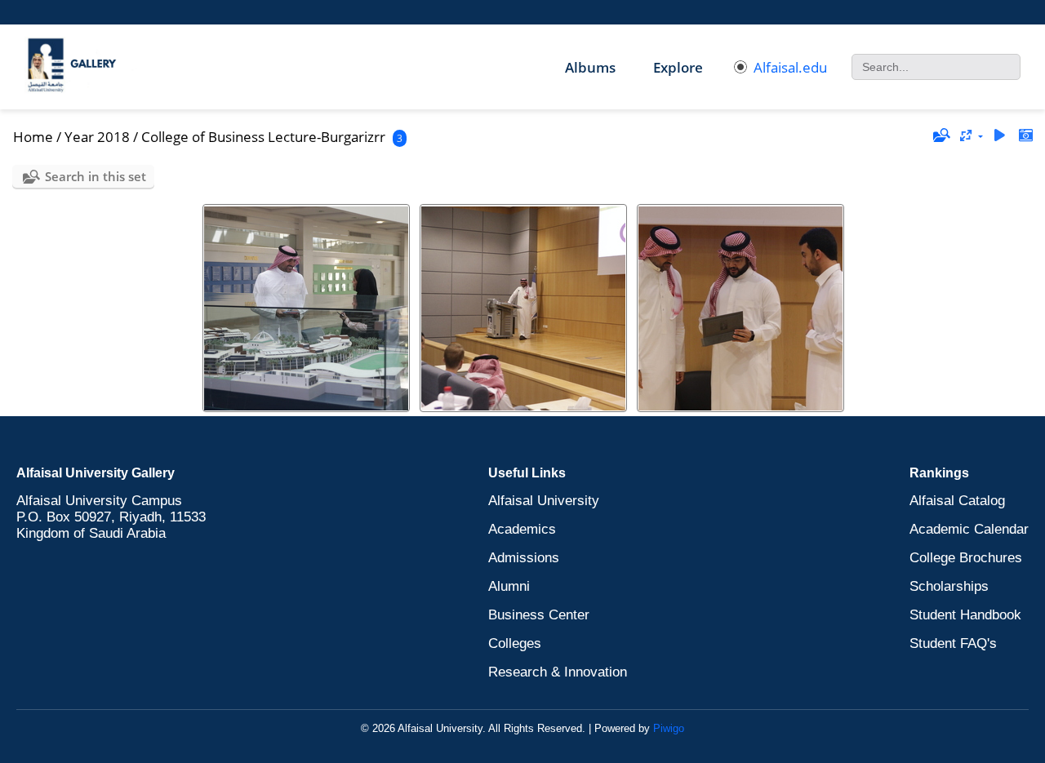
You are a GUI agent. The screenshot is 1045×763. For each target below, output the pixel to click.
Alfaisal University (543, 500)
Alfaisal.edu (790, 67)
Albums (590, 67)
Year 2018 (97, 136)
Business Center (538, 615)
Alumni (509, 586)
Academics (522, 529)
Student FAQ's (953, 643)
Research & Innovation (557, 672)
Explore (678, 67)
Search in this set (95, 176)
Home (33, 136)
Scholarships (949, 586)
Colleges (514, 643)
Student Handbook (965, 615)
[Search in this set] (940, 135)
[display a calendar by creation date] (1025, 136)
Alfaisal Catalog (957, 500)
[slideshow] (999, 136)
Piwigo (668, 728)
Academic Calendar (969, 529)
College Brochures (965, 558)
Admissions (523, 558)
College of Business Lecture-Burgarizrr (263, 136)
